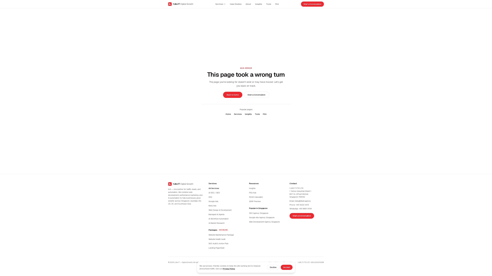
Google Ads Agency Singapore (261, 217)
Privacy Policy (229, 269)
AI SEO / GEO (214, 193)
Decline (273, 267)
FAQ (277, 4)
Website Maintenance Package (221, 235)
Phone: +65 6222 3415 (299, 205)
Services (219, 4)
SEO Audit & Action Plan (218, 243)
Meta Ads (212, 206)
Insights (258, 4)
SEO (210, 197)
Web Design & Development (220, 210)
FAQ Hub (252, 193)
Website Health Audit (217, 239)
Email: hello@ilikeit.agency (300, 201)
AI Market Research (217, 223)
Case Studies (236, 4)
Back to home (233, 95)
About (248, 4)
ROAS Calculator (256, 197)
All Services (214, 188)
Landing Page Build (216, 248)
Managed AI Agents (216, 214)
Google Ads (213, 201)
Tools (268, 4)
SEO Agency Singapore (258, 213)
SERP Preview (255, 201)
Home (228, 114)
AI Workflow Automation (219, 219)
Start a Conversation (312, 4)
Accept (286, 267)
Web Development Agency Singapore (264, 222)
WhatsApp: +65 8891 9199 (301, 209)
